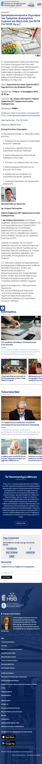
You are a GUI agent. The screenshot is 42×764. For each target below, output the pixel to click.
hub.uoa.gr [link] (28, 732)
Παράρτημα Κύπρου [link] (11, 614)
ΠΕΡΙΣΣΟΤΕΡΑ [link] (21, 523)
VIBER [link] (11, 556)
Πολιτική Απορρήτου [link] (18, 755)
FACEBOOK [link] (11, 548)
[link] (2, 308)
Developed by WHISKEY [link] (34, 755)
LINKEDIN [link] (30, 552)
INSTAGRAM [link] (12, 552)
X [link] (30, 548)
